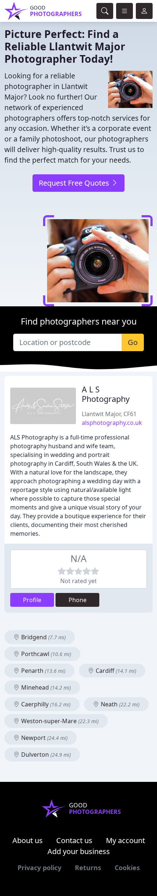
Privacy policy (39, 867)
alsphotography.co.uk (112, 423)
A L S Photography (106, 394)
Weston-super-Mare (59, 721)
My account (125, 840)
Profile (32, 600)
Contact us (74, 840)
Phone (78, 600)
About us (27, 840)
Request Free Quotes (75, 183)
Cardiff (115, 671)
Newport (44, 738)
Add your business (78, 851)
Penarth (42, 671)
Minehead (45, 687)
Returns (88, 867)
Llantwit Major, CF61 (109, 414)
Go (133, 342)
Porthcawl (45, 654)
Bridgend (43, 637)
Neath (119, 704)
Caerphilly (45, 704)
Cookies (127, 867)
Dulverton (45, 754)
